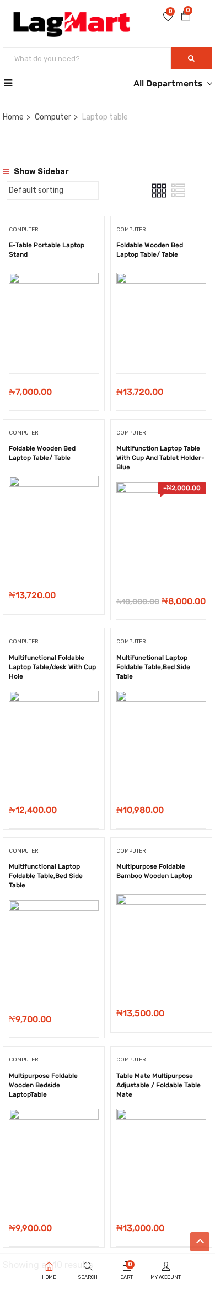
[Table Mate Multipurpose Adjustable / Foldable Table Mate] (161, 1117)
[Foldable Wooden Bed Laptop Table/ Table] (161, 280)
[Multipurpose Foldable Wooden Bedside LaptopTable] (54, 1117)
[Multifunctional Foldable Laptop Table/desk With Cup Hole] (54, 698)
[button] (186, 17)
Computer (53, 117)
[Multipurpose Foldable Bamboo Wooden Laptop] (161, 902)
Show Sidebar (40, 171)
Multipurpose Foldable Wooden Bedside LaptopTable (43, 1085)
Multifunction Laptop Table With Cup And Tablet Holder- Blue (160, 458)
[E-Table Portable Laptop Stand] (54, 280)
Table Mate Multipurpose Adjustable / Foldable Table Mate (158, 1085)
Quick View (53, 346)
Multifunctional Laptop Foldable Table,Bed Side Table (153, 667)
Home (13, 117)
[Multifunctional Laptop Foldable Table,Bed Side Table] (161, 698)
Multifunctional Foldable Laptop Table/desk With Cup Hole (52, 667)
